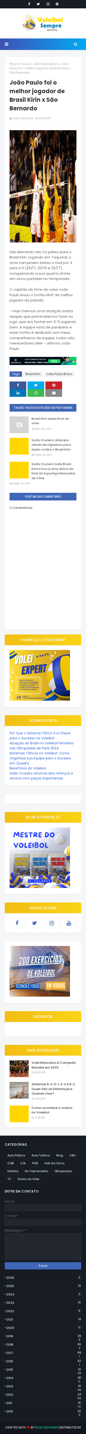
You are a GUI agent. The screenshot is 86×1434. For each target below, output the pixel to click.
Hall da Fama (54, 1163)
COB (10, 1163)
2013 (43, 1386)
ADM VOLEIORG (22, 118)
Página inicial (20, 64)
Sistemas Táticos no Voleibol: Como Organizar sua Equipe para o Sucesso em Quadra (40, 758)
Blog (59, 1155)
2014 (43, 1378)
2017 (43, 1353)
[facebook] (29, 4)
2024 (43, 1294)
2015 (43, 1369)
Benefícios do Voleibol (28, 768)
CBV (73, 1155)
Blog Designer (46, 1427)
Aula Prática (16, 1155)
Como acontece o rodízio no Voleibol (52, 1110)
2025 (43, 1286)
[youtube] (69, 923)
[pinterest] (57, 4)
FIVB (35, 1163)
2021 (43, 1319)
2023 (43, 1302)
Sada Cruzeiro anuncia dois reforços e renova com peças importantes (41, 776)
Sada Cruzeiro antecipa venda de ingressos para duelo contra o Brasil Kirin (51, 445)
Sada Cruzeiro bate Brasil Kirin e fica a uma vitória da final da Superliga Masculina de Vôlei (53, 471)
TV (9, 1179)
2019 (43, 1336)
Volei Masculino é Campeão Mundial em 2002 (54, 1065)
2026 (43, 1277)
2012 (43, 1394)
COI (23, 1163)
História (12, 1171)
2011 (43, 1403)
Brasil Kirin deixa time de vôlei (50, 421)
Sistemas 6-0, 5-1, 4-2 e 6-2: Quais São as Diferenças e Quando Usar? (53, 1089)
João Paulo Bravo (45, 64)
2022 (43, 1311)
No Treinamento (36, 1171)
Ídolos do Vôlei (28, 1179)
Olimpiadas (63, 1171)
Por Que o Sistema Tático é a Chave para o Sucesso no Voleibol (40, 736)
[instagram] (48, 4)
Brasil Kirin (33, 374)
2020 (43, 1328)
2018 (43, 1344)
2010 (43, 1411)
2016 (43, 1361)
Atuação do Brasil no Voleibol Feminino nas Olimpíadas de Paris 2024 (42, 746)
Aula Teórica (41, 1155)
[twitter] (38, 4)
